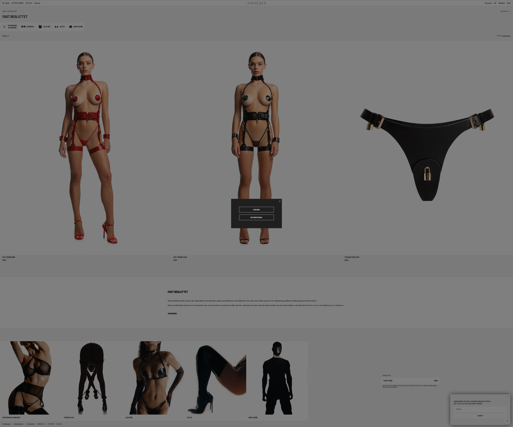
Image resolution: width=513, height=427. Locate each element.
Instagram (40, 424)
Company (6, 424)
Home (4, 11)
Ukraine (256, 210)
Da (495, 3)
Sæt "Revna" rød (8, 257)
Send (436, 381)
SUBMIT (480, 416)
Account (488, 3)
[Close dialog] (508, 396)
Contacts (31, 424)
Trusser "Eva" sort (352, 257)
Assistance (18, 424)
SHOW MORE (172, 314)
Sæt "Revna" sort (180, 257)
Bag (509, 3)
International (257, 217)
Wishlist (502, 3)
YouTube (59, 424)
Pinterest (51, 424)
